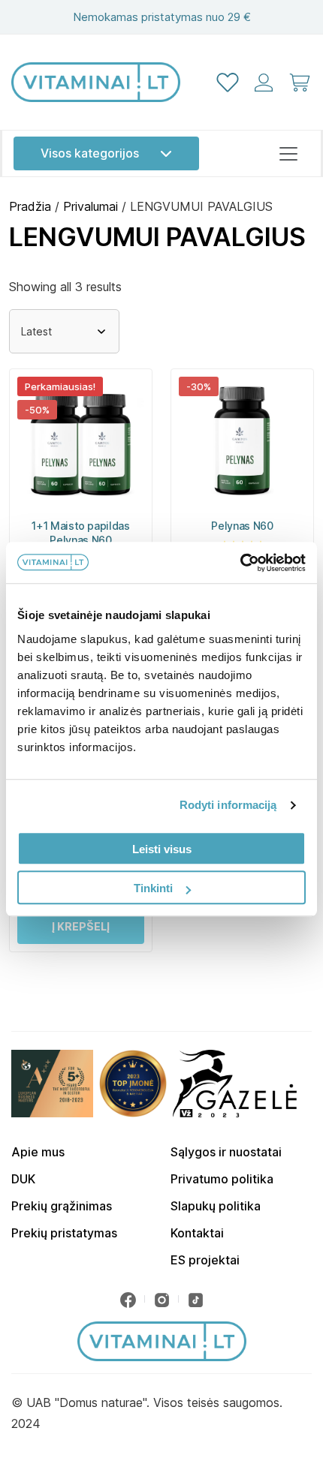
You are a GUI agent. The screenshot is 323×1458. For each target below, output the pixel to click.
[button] (80, 927)
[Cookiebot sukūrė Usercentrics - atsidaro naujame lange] (240, 563)
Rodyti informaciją (228, 804)
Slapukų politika (216, 1205)
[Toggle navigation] (288, 153)
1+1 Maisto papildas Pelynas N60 (80, 532)
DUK (23, 1178)
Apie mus (38, 1151)
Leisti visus (162, 849)
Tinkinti (153, 888)
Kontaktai (197, 1232)
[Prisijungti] (264, 83)
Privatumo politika (222, 1178)
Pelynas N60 (242, 525)
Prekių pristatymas (64, 1232)
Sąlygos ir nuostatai (226, 1151)
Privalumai (90, 206)
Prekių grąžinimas (61, 1205)
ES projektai (205, 1259)
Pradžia (30, 206)
